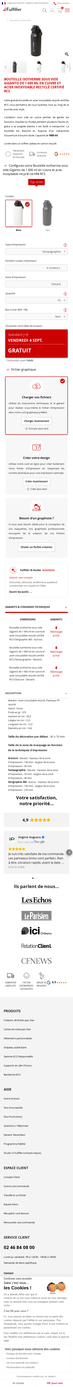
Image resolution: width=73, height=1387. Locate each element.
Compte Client (12, 1177)
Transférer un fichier (15, 1195)
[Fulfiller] (12, 10)
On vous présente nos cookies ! (23, 1363)
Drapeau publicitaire (15, 1047)
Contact (8, 1273)
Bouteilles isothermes (20, 20)
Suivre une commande (16, 1186)
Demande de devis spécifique (20, 1262)
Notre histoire (11, 1098)
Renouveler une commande (19, 1222)
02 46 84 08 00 (19, 1247)
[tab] (36, 607)
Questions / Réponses (16, 1125)
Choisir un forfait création (36, 547)
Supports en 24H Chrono (18, 1065)
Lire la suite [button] (16, 867)
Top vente (36, 182)
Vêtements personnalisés (18, 1038)
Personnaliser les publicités (21, 1367)
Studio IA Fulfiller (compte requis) (22, 1153)
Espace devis (11, 1204)
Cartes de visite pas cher (17, 1029)
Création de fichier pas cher (19, 1020)
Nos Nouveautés (13, 1107)
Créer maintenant (36, 481)
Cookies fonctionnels (17, 1358)
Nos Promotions (13, 1116)
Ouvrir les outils (20, 592)
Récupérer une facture (16, 1213)
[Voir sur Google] (12, 839)
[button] (67, 54)
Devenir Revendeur (14, 1134)
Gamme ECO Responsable (18, 1056)
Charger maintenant (36, 421)
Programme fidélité (14, 1144)
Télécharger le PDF (56, 633)
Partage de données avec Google (24, 1353)
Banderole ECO (12, 1074)
